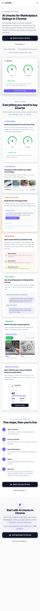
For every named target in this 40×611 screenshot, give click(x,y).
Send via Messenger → (12, 218)
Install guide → (20, 44)
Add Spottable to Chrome (21, 535)
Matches (9, 338)
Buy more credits (20, 405)
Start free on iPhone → (20, 541)
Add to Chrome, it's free (21, 38)
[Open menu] (37, 3)
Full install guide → (20, 490)
